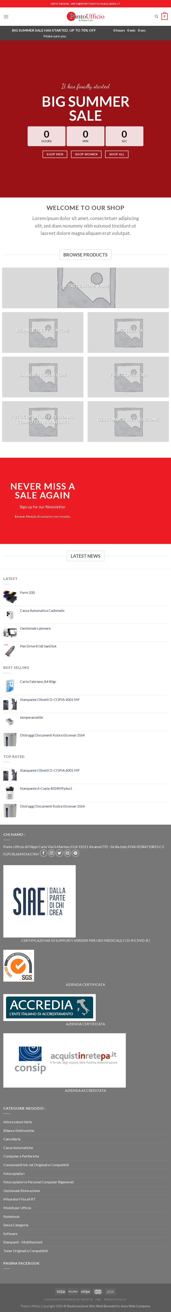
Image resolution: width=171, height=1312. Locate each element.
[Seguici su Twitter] (59, 853)
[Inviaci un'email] (67, 853)
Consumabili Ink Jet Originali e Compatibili (36, 1165)
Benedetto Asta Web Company (127, 1306)
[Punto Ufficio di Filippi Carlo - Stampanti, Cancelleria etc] (85, 16)
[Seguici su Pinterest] (75, 853)
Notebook (11, 1216)
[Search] (156, 16)
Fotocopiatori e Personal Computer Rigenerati (38, 1182)
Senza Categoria (15, 1225)
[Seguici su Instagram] (51, 853)
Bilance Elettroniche (18, 1130)
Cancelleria (11, 1139)
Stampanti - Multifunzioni (22, 1242)
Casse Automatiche (18, 1147)
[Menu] (6, 16)
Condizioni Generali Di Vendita (68, 1299)
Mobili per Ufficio (17, 1208)
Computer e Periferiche (21, 1156)
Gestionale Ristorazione (21, 1190)
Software (10, 1233)
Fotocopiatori (13, 1173)
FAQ (98, 1299)
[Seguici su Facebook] (43, 853)
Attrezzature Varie (17, 1122)
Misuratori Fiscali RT (19, 1199)
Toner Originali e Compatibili (25, 1251)
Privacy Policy (115, 1299)
